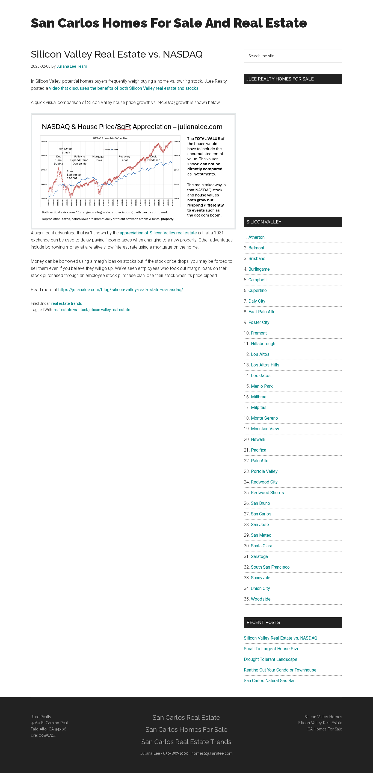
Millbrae (259, 396)
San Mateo (261, 535)
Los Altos (260, 354)
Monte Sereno (264, 418)
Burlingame (259, 269)
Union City (260, 588)
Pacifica (258, 450)
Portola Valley (264, 471)
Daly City (256, 301)
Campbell (257, 279)
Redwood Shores (267, 492)
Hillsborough (263, 343)
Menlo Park (262, 386)
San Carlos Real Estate (186, 717)
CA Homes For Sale (324, 729)
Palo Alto (259, 460)
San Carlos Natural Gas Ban (269, 680)
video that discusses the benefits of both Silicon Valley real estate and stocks (124, 88)
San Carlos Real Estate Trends (186, 742)
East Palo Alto (262, 311)
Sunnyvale (260, 577)
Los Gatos (261, 375)
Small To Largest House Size (272, 648)
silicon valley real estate (110, 310)
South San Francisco (270, 567)
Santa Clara (261, 545)
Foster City (259, 322)
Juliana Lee (150, 753)
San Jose (260, 524)
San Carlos (261, 514)
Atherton (256, 237)
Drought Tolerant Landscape (270, 659)
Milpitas (259, 407)
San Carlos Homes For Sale (186, 729)
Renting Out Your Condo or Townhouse (280, 670)
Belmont (256, 247)
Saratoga (259, 556)
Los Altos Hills (265, 365)
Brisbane (256, 258)
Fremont (259, 333)
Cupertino (257, 290)
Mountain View (265, 428)
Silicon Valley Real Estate (320, 723)
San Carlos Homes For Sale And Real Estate (169, 23)
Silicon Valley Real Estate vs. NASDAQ (280, 638)
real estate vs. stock (71, 310)
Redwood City (264, 482)
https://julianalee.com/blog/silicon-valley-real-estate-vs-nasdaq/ (120, 289)
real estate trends (66, 303)
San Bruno (260, 503)
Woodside (261, 599)
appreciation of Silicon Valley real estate (158, 232)
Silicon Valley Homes (323, 717)
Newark (258, 439)
